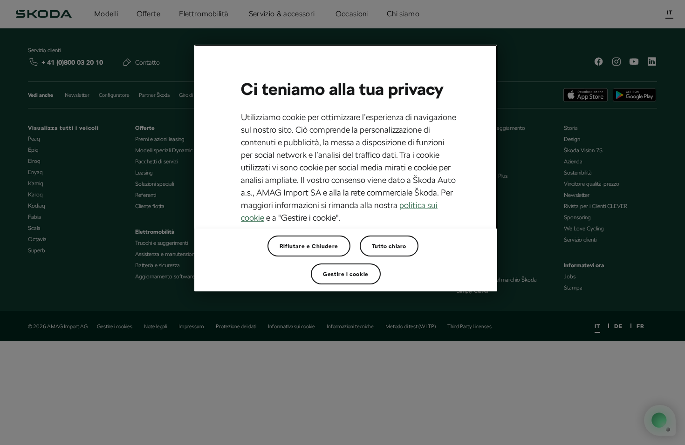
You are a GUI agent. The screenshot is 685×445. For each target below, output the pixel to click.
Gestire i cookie (346, 274)
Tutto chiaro (389, 246)
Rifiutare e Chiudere (309, 246)
